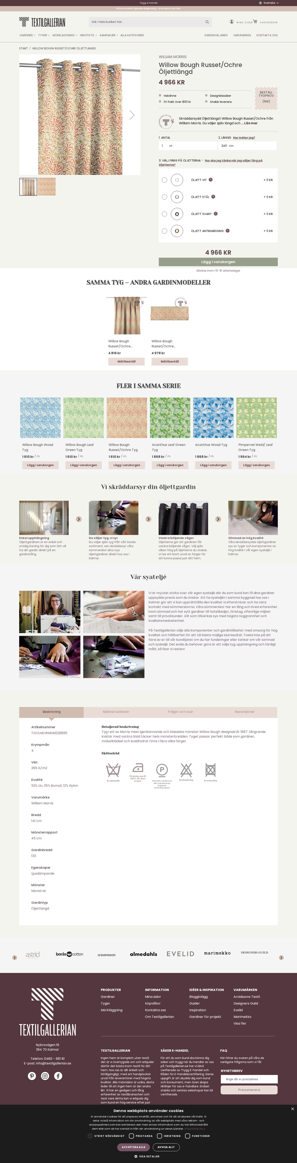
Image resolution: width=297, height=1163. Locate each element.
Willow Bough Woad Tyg (37, 447)
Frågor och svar (180, 711)
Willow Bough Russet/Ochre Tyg (123, 447)
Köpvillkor (153, 1003)
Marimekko (242, 1017)
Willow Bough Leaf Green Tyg (79, 447)
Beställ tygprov (266, 94)
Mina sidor (245, 22)
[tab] (51, 712)
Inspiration (197, 1010)
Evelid (238, 1010)
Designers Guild (246, 1003)
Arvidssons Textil (247, 997)
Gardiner (108, 997)
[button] (132, 114)
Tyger (105, 1003)
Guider (194, 1003)
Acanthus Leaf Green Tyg (168, 447)
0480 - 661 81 (54, 1059)
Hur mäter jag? (244, 138)
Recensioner (245, 711)
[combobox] (150, 22)
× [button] (292, 1109)
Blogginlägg (198, 997)
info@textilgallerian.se (53, 1063)
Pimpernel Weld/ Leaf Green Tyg (255, 447)
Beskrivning (52, 711)
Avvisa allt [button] (166, 1147)
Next (276, 417)
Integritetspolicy (194, 1128)
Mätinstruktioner (116, 711)
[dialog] (148, 1134)
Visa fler (240, 1023)
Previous (21, 423)
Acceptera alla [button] (133, 1147)
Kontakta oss (155, 1010)
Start (23, 48)
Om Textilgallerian (159, 1017)
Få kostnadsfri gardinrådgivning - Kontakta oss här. (148, 8)
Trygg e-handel (148, 2)
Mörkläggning (111, 1010)
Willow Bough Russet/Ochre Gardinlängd (119, 344)
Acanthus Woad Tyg (211, 444)
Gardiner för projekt (205, 1017)
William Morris (173, 56)
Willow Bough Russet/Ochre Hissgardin (163, 344)
